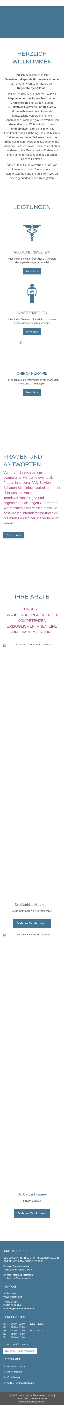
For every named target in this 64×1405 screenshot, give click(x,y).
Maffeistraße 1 (10, 1293)
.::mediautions (38, 1398)
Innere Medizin (14, 1371)
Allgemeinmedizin (16, 1366)
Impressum (24, 1401)
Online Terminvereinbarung (20, 1383)
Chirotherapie (13, 1377)
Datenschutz (38, 1401)
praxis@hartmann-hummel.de (20, 1308)
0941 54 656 (11, 1302)
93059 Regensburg (12, 1297)
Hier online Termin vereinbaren (20, 1351)
